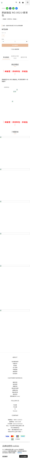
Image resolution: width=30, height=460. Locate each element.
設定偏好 (5, 456)
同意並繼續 (23, 456)
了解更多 (19, 453)
